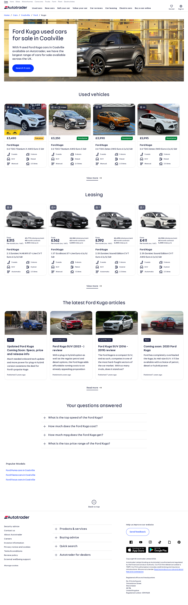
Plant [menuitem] (60, 2)
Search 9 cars (23, 68)
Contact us (9, 531)
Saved (171, 9)
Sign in (181, 9)
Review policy (11, 555)
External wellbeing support (17, 559)
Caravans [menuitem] (39, 2)
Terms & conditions (13, 551)
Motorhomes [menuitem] (27, 2)
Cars (15, 15)
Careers (8, 539)
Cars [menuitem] (6, 2)
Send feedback (138, 532)
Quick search (68, 546)
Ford (35, 15)
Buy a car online (143, 8)
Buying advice (69, 537)
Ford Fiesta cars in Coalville (20, 475)
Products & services (73, 529)
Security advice (11, 526)
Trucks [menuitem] (47, 2)
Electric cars (126, 8)
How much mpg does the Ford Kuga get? (75, 435)
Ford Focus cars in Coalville (20, 480)
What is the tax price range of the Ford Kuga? (79, 443)
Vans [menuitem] (12, 2)
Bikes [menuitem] (18, 2)
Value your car (80, 8)
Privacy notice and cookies (17, 547)
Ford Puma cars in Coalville (20, 470)
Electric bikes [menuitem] (69, 2)
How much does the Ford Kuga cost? (73, 426)
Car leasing (111, 8)
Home (7, 15)
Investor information (14, 543)
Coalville (25, 15)
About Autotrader (13, 535)
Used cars (37, 8)
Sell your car (63, 8)
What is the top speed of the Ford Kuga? (75, 417)
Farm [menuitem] (54, 2)
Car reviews (96, 8)
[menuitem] (37, 8)
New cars (50, 8)
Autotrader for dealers (75, 554)
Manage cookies (11, 566)
